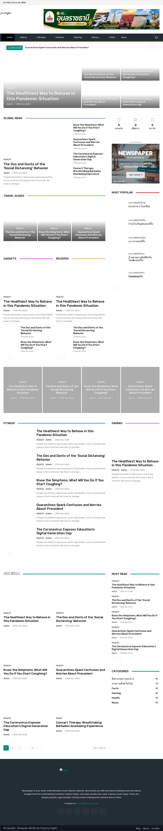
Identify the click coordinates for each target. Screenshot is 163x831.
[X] (150, 2)
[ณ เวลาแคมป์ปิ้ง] (119, 240)
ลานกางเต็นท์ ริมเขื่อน (137, 220)
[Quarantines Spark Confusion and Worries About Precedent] (101, 94)
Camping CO (135, 276)
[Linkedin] (77, 811)
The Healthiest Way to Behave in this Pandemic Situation (28, 303)
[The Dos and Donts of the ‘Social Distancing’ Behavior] (101, 67)
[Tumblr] (94, 811)
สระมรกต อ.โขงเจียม (139, 206)
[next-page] (11, 246)
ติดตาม (135, 118)
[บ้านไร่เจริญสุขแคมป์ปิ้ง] (119, 222)
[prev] (150, 48)
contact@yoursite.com (87, 803)
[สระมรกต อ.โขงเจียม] (119, 205)
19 (33, 748)
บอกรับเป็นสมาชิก (152, 119)
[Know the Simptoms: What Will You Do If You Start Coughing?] (140, 67)
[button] (156, 37)
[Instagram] (147, 2)
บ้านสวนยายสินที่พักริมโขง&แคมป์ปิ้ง (140, 259)
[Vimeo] (154, 2)
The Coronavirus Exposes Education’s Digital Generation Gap (88, 156)
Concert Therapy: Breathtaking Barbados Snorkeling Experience (87, 171)
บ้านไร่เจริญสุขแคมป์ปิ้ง (140, 223)
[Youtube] (158, 2)
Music (59, 718)
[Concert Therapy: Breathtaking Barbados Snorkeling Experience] (63, 172)
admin (7, 173)
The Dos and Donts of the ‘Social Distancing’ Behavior (26, 166)
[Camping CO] (119, 275)
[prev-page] (5, 246)
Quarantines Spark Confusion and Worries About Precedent (57, 47)
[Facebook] (143, 2)
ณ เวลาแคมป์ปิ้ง (136, 241)
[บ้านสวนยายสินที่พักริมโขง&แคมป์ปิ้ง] (119, 257)
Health (10, 88)
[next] (155, 48)
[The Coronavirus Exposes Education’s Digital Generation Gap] (140, 94)
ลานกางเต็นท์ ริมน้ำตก (137, 203)
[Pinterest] (86, 811)
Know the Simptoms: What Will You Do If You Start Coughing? (88, 127)
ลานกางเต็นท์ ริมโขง (136, 254)
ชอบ (119, 118)
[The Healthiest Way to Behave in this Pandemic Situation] (42, 81)
